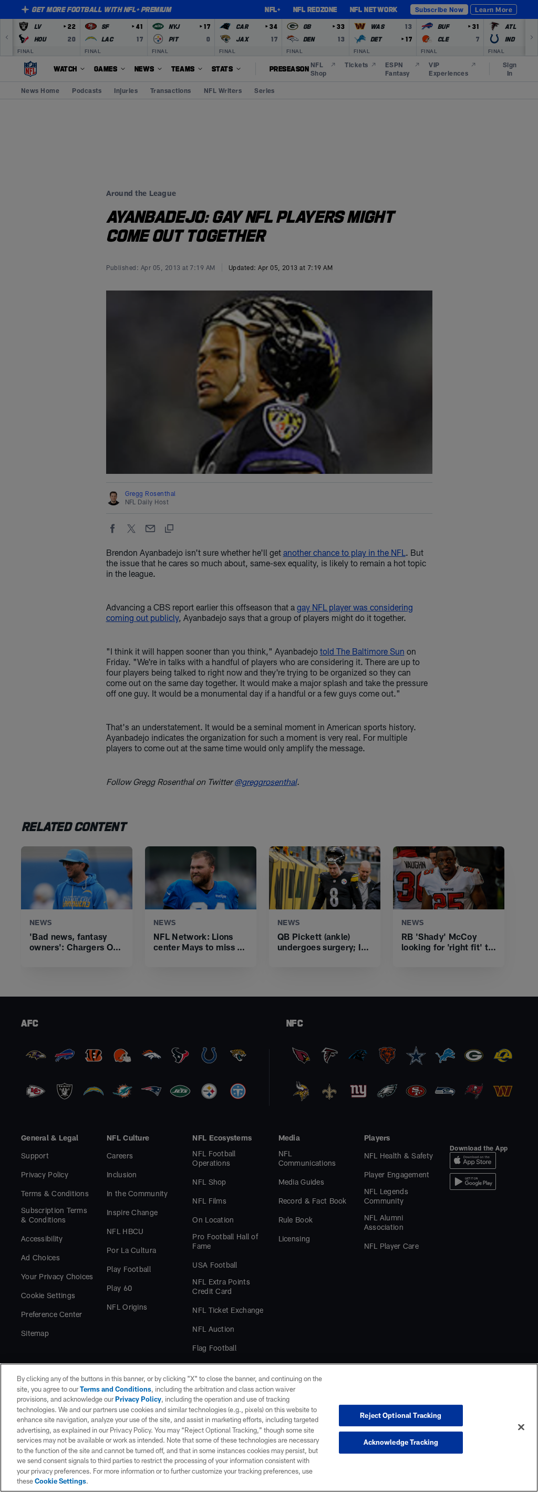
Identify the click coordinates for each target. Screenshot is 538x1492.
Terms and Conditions (115, 1389)
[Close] (521, 1426)
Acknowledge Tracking (401, 1442)
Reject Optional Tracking (400, 1415)
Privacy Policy (138, 1399)
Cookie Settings (60, 1481)
